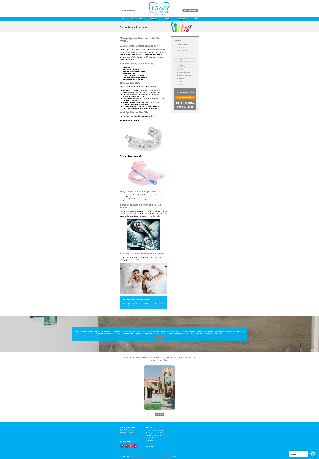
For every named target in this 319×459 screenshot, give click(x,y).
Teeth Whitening (181, 57)
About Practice (137, 19)
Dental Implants (181, 63)
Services (167, 19)
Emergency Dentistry (183, 72)
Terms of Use (146, 456)
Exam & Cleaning (181, 54)
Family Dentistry (181, 48)
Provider (153, 19)
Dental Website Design (164, 456)
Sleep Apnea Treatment (183, 75)
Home (122, 19)
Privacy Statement (138, 456)
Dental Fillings (180, 66)
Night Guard (180, 78)
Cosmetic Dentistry (182, 51)
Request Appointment (190, 10)
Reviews (182, 19)
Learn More (159, 338)
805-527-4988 (128, 10)
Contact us (149, 303)
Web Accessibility (154, 456)
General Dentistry (182, 45)
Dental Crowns (181, 60)
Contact (195, 19)
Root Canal (179, 69)
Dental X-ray (180, 84)
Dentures (179, 81)
